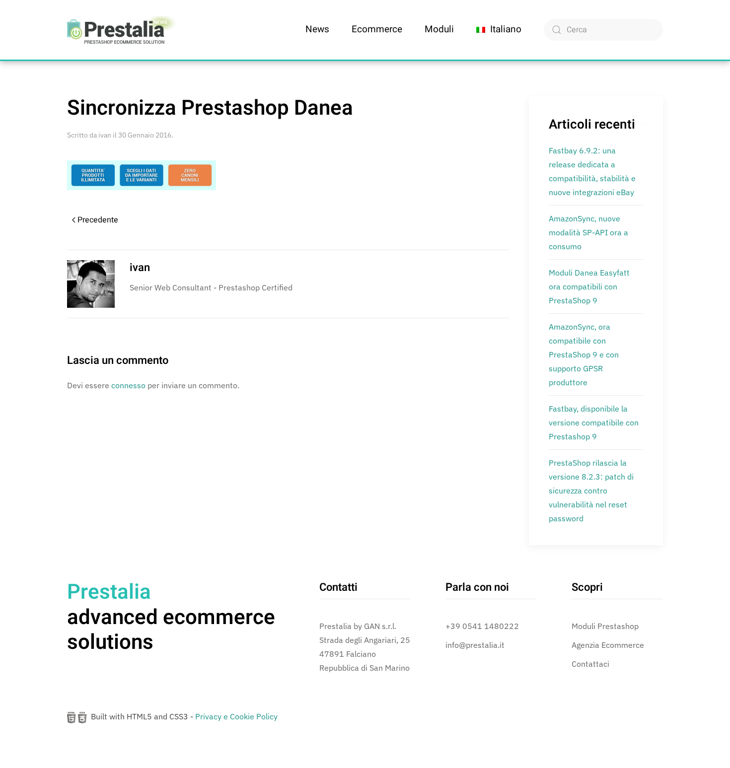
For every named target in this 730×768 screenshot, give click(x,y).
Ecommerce (377, 29)
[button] (498, 30)
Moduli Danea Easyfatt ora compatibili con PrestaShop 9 (589, 286)
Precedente (97, 220)
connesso (128, 385)
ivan (104, 135)
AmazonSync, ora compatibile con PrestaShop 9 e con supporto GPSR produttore (584, 354)
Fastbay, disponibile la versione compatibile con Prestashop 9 (594, 422)
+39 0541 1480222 (482, 626)
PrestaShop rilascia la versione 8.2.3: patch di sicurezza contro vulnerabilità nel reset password (591, 490)
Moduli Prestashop (605, 626)
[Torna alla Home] (121, 30)
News (317, 29)
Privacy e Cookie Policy (236, 716)
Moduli (439, 29)
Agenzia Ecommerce (608, 645)
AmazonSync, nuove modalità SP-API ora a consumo (588, 232)
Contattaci (590, 664)
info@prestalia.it (475, 645)
